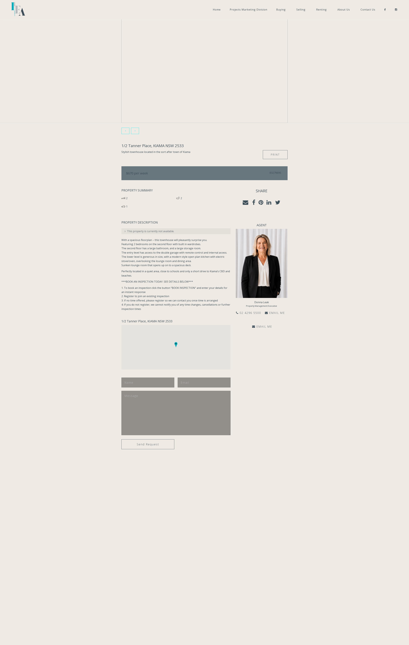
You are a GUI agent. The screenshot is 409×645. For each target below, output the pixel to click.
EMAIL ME (276, 313)
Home (217, 9)
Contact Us (368, 9)
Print (275, 154)
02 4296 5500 (250, 313)
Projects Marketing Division (248, 9)
